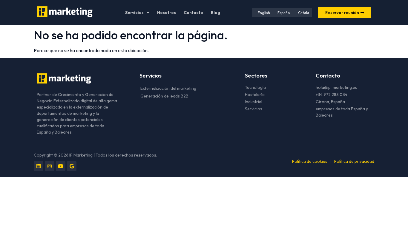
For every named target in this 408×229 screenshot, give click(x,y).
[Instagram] (49, 166)
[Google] (71, 166)
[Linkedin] (38, 166)
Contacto (193, 12)
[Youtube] (60, 166)
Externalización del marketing (168, 88)
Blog (215, 12)
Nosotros (166, 12)
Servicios (134, 12)
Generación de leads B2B (164, 96)
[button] (137, 12)
